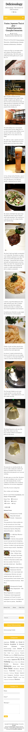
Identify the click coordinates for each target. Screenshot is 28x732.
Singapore (10, 675)
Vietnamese (11, 679)
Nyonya (22, 668)
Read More (18, 531)
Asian (8, 34)
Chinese (14, 646)
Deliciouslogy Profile (9, 630)
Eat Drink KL (18, 494)
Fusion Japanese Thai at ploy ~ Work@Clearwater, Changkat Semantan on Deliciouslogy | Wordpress (14, 42)
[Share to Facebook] (9, 507)
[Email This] (5, 507)
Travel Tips (21, 677)
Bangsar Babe (12, 496)
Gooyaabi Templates (17, 729)
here (18, 491)
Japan (9, 659)
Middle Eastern (20, 666)
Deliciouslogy (14, 4)
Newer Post (7, 607)
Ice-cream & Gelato (9, 657)
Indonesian (21, 657)
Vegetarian (6, 679)
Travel (15, 677)
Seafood (22, 673)
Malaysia (11, 36)
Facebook (15, 499)
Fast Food (7, 653)
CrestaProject (12, 726)
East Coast (17, 650)
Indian (16, 657)
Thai (21, 36)
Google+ (14, 501)
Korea (22, 662)
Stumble (8, 503)
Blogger (14, 725)
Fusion (11, 34)
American (6, 642)
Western (17, 679)
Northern (16, 668)
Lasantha (6, 727)
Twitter (8, 501)
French (22, 653)
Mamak (14, 666)
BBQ (17, 642)
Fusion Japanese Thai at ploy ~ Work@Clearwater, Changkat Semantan (14, 27)
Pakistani (6, 670)
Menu (6, 17)
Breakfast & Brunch (17, 644)
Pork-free (17, 36)
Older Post (21, 607)
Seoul (5, 675)
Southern (16, 675)
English (22, 650)
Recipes (17, 673)
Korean (6, 664)
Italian (5, 659)
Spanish (22, 675)
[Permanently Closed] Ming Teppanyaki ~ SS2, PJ (16, 588)
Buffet (5, 646)
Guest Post (11, 655)
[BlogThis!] (6, 507)
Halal (16, 655)
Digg (14, 503)
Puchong (12, 673)
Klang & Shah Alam (16, 662)
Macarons (15, 664)
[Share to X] (8, 507)
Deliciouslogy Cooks (10, 648)
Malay (22, 664)
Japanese (16, 34)
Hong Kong (21, 655)
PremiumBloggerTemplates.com (16, 727)
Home (14, 607)
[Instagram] (14, 12)
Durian (13, 650)
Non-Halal (8, 668)
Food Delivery (15, 653)
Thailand (9, 677)
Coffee (22, 646)
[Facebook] (12, 12)
